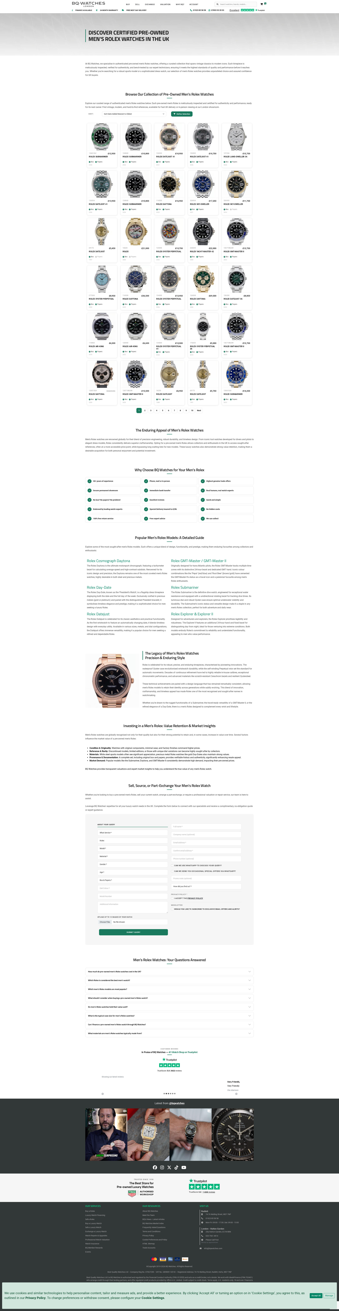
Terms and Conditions (151, 1231)
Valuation (165, 4)
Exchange (150, 4)
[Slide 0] (164, 1093)
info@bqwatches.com (213, 1248)
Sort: (91, 114)
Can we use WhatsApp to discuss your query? (198, 865)
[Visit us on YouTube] (184, 1168)
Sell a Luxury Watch (93, 1227)
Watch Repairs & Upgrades (96, 1236)
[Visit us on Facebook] (154, 1168)
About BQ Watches (150, 1211)
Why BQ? (180, 4)
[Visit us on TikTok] (176, 1168)
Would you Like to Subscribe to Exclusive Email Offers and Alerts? (207, 909)
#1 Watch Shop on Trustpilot (183, 1052)
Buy (128, 4)
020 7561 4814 (211, 1236)
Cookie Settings (153, 1298)
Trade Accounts (148, 1248)
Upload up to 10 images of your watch (114, 917)
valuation (210, 795)
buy (111, 795)
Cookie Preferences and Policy (154, 1240)
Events (88, 1252)
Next (199, 410)
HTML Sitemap (148, 1244)
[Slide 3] (170, 1093)
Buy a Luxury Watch (93, 1223)
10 (192, 410)
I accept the (188, 898)
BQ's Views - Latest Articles (153, 1219)
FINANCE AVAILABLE (83, 10)
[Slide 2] (168, 1093)
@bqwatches (176, 1103)
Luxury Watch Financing (95, 1215)
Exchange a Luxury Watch (96, 1231)
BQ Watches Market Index (153, 1223)
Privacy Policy (35, 1298)
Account (193, 4)
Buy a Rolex (90, 1211)
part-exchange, (175, 795)
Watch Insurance (92, 1244)
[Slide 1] (166, 1093)
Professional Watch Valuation (97, 1240)
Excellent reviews (157, 500)
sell (138, 795)
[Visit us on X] (169, 1168)
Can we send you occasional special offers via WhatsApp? (205, 871)
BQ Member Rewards (94, 1248)
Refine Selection (183, 114)
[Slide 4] (172, 1093)
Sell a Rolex (89, 1219)
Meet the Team (148, 1215)
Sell (137, 4)
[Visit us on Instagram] (162, 1168)
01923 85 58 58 (211, 1218)
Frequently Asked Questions (153, 1227)
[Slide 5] (174, 1093)
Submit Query (133, 932)
